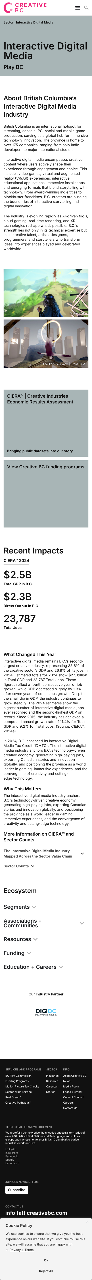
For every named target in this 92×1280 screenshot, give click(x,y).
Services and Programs (23, 1069)
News (66, 1081)
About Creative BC (75, 1075)
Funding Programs (17, 1081)
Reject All (46, 1271)
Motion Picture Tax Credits (22, 1086)
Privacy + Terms (22, 1250)
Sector (51, 1069)
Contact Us (70, 1108)
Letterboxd (12, 1163)
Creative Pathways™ (18, 1102)
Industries (52, 1075)
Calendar (52, 1086)
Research (52, 1081)
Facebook (11, 1156)
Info (66, 1069)
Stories (50, 1091)
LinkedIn (10, 1149)
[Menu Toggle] (76, 7)
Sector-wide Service (18, 1091)
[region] (46, 1249)
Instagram (11, 1152)
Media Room (71, 1086)
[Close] (87, 1222)
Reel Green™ (13, 1097)
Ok (46, 1260)
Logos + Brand (72, 1091)
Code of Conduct (73, 1097)
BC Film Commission (18, 1075)
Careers (68, 1102)
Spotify (9, 1159)
